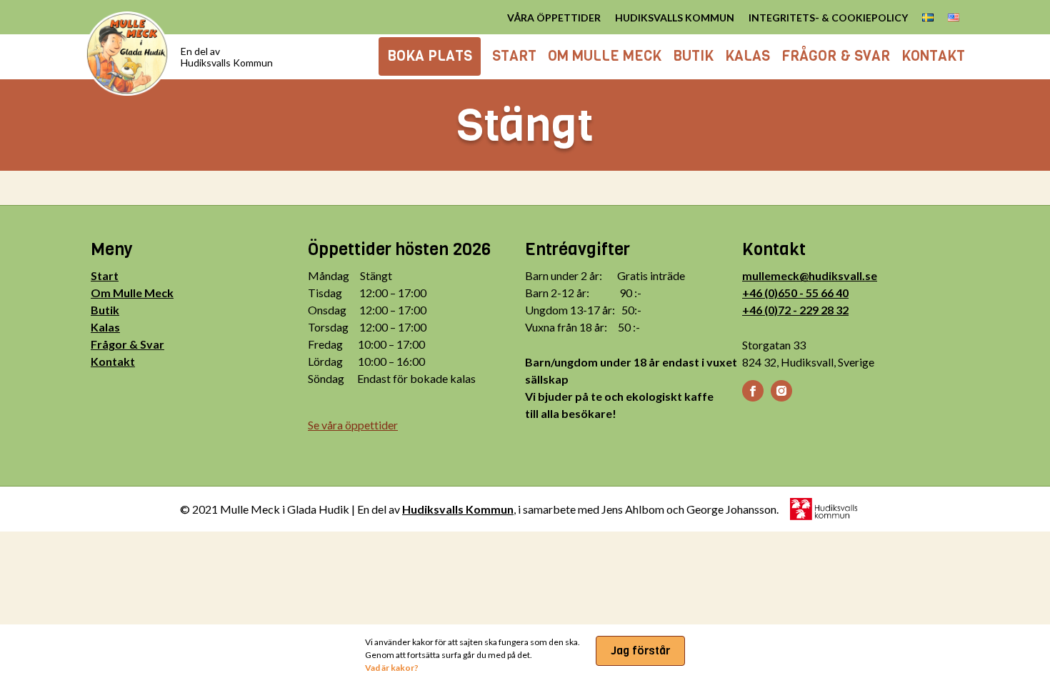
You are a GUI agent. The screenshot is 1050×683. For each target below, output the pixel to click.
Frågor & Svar (127, 344)
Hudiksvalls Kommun (458, 509)
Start (105, 275)
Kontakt (113, 361)
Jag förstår (640, 650)
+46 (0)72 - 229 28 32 (795, 309)
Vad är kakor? (392, 667)
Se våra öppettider (353, 425)
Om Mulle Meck (132, 292)
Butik (105, 309)
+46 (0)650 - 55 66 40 (795, 292)
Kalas (105, 327)
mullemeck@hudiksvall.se (809, 275)
